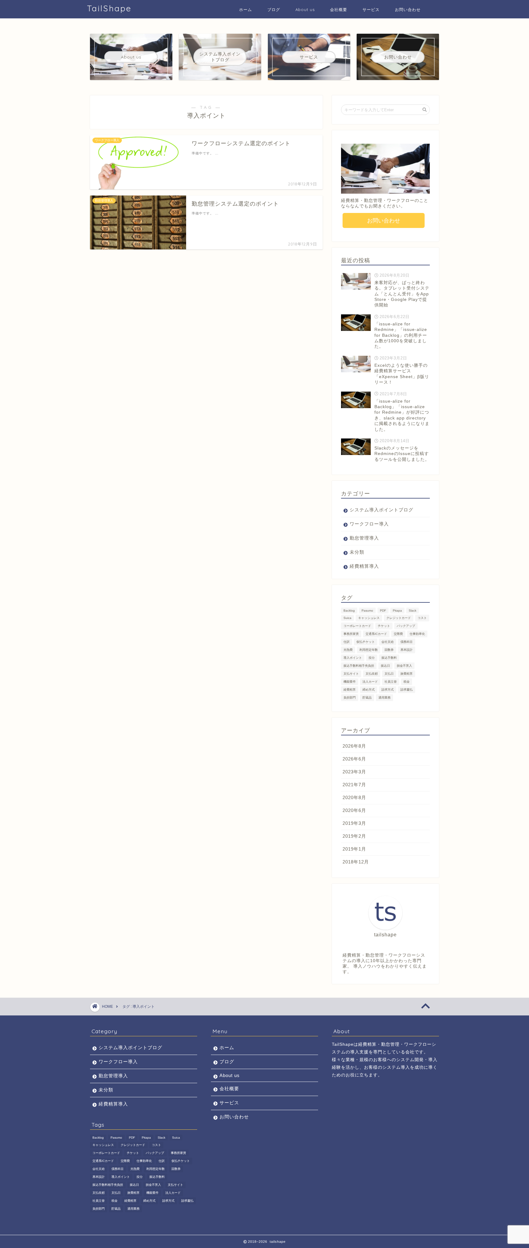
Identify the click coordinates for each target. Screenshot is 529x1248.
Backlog (349, 610)
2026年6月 (354, 758)
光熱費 (348, 649)
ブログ (273, 9)
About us (305, 9)
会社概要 (338, 9)
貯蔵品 (367, 697)
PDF (383, 610)
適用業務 (384, 697)
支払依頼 (372, 673)
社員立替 (391, 681)
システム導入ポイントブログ (381, 509)
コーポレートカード (357, 626)
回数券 (389, 649)
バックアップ (406, 626)
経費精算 (349, 689)
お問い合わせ (408, 9)
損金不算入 (404, 665)
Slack (412, 610)
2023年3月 (354, 771)
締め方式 (368, 689)
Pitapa (397, 610)
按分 (372, 657)
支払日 (389, 673)
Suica (347, 618)
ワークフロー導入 (369, 523)
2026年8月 (354, 746)
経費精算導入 (364, 566)
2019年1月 (354, 849)
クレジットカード (398, 618)
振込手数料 (389, 657)
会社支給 (387, 641)
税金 (406, 681)
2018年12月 (356, 861)
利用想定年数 (368, 649)
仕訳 (346, 641)
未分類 (357, 552)
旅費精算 (406, 673)
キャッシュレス (369, 618)
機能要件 (349, 681)
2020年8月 (354, 797)
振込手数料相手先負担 (358, 665)
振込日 (385, 665)
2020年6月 (354, 810)
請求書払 (406, 689)
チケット (384, 626)
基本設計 (406, 649)
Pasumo (367, 610)
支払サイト (351, 673)
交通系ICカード (376, 633)
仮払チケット (365, 641)
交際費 (398, 633)
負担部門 (349, 697)
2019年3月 (354, 823)
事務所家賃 (351, 633)
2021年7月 (354, 784)
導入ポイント (352, 657)
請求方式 (387, 689)
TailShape (109, 8)
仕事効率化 (417, 633)
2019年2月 (354, 836)
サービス (371, 9)
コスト (422, 618)
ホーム (245, 9)
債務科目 (406, 641)
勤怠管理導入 (364, 538)
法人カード (370, 681)
